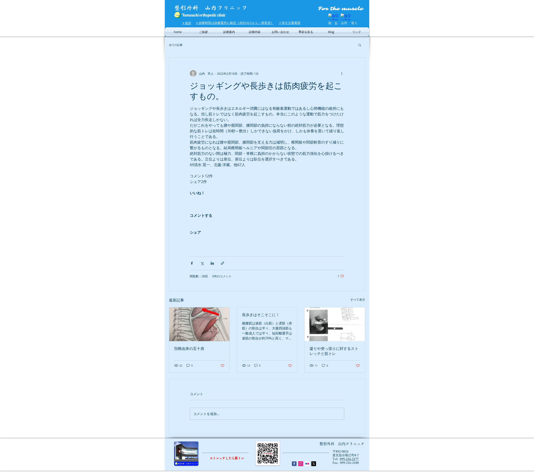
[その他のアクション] (341, 73)
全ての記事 (176, 45)
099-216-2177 (349, 458)
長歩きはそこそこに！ (261, 315)
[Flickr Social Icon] (307, 463)
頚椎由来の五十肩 (189, 348)
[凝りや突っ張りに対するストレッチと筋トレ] (335, 324)
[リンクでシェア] (222, 263)
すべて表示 (357, 299)
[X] (313, 463)
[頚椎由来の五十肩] (199, 324)
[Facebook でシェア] (192, 263)
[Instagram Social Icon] (300, 463)
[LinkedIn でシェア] (212, 263)
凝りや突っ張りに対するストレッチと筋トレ (334, 351)
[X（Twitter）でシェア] (202, 263)
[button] (360, 45)
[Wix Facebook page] (294, 463)
